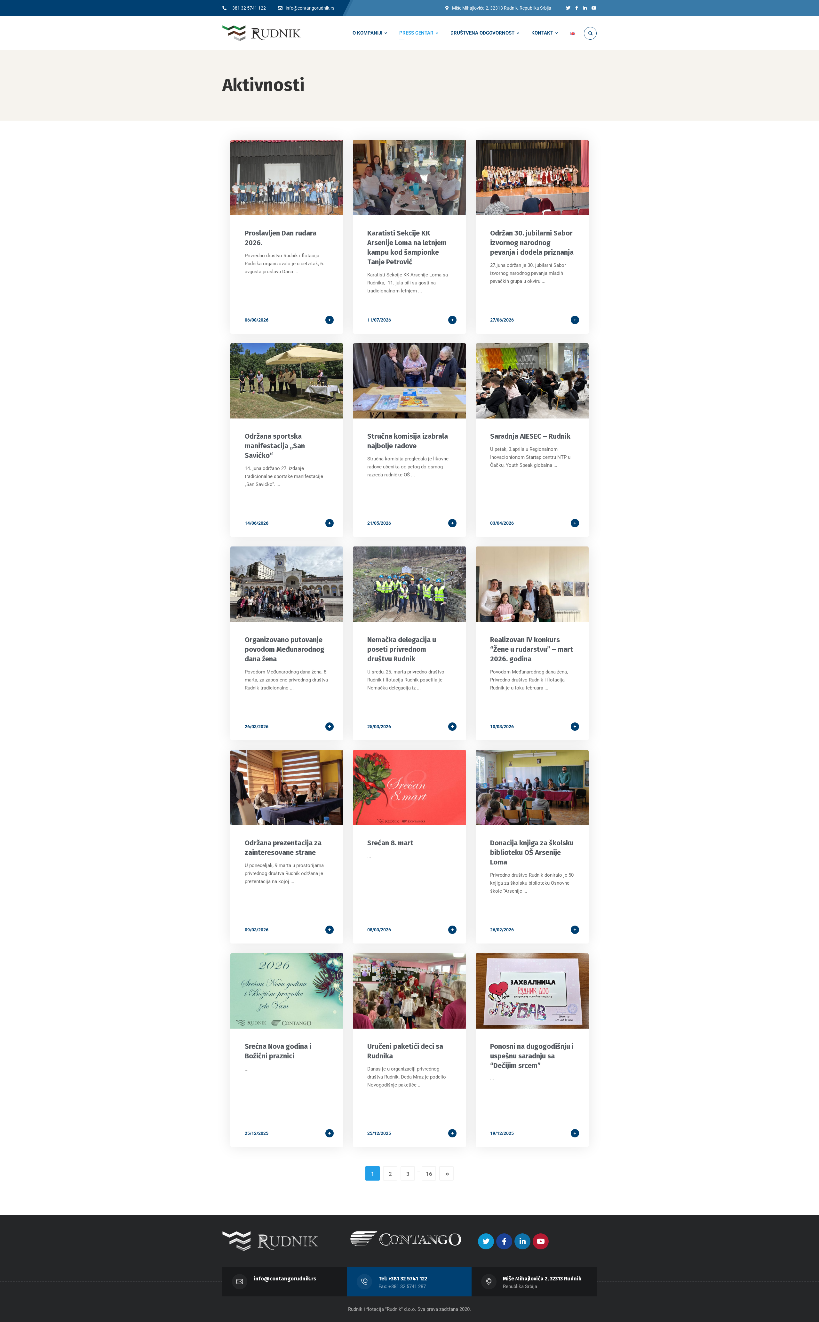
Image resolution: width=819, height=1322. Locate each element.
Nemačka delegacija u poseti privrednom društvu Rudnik (401, 649)
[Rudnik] (261, 33)
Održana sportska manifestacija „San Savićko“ (275, 446)
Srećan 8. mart (390, 843)
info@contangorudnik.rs (285, 1279)
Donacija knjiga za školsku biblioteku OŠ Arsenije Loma (532, 852)
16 (429, 1174)
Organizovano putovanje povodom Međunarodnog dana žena (284, 649)
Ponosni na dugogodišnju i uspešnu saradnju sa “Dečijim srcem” (532, 1056)
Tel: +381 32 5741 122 (402, 1279)
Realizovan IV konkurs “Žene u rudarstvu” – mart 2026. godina (531, 649)
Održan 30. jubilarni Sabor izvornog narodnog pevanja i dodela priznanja (532, 243)
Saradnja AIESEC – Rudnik (530, 436)
